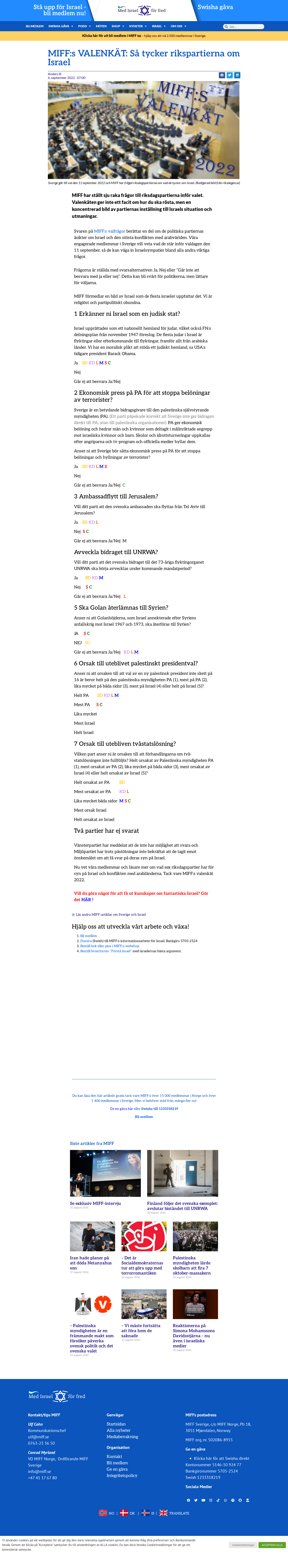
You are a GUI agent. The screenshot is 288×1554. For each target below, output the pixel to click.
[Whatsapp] (225, 1500)
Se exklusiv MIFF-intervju (95, 1203)
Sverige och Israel (132, 915)
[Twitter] (196, 1500)
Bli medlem (34, 26)
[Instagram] (211, 1500)
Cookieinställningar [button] (243, 1545)
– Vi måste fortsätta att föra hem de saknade (140, 1330)
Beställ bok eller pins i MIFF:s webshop (109, 946)
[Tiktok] (218, 1500)
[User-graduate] (248, 1500)
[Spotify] (233, 1500)
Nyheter (136, 26)
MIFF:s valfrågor (109, 231)
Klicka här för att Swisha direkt (221, 1458)
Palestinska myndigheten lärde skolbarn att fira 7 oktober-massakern (192, 1266)
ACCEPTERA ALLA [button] (272, 1545)
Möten (101, 26)
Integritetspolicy (122, 1475)
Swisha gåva (215, 7)
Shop (116, 26)
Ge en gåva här (121, 1109)
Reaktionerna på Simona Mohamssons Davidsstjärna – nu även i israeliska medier (194, 1336)
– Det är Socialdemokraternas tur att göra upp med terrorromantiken (142, 1266)
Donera (86, 941)
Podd (82, 26)
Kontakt (114, 1456)
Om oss (176, 26)
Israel (157, 26)
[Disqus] (144, 1011)
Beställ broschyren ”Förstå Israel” (106, 951)
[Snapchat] (240, 1500)
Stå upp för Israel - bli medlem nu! (60, 10)
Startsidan (116, 1424)
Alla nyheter (119, 1430)
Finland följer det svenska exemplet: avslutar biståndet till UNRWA (182, 1206)
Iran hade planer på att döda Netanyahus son (91, 1263)
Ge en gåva (117, 1469)
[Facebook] (189, 1500)
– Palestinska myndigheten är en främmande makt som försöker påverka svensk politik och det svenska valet (92, 1338)
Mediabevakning (122, 1436)
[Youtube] (203, 1500)
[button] (222, 75)
